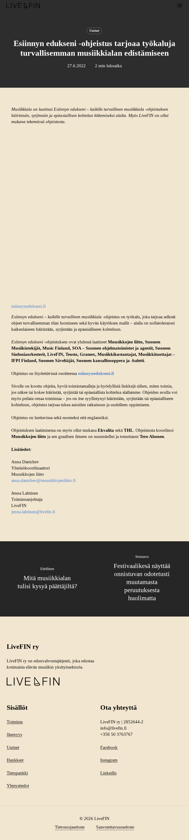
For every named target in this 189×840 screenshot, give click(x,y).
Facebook (109, 747)
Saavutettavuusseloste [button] (115, 827)
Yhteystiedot (18, 785)
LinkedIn (108, 772)
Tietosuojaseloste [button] (70, 827)
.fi (74, 480)
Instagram (109, 760)
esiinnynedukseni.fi (28, 306)
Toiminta (15, 721)
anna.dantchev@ (26, 480)
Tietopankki (17, 772)
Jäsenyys (14, 734)
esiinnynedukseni (94, 373)
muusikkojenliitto (56, 480)
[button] (180, 5)
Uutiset (94, 30)
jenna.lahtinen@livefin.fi (33, 511)
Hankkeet (15, 760)
